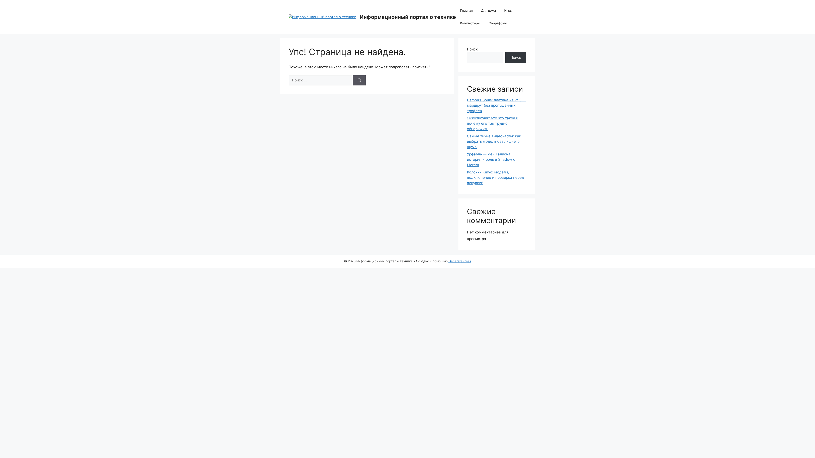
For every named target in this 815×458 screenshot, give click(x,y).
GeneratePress (459, 261)
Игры (508, 10)
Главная (466, 10)
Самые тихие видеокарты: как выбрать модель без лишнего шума (494, 141)
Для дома (488, 10)
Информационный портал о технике (408, 17)
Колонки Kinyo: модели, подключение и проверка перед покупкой (495, 177)
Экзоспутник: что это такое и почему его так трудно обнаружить (492, 123)
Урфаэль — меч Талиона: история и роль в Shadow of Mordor (492, 159)
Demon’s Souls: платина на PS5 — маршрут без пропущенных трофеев (496, 105)
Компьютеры (470, 23)
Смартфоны (498, 23)
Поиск (472, 49)
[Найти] (359, 80)
